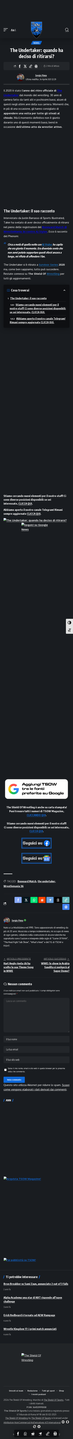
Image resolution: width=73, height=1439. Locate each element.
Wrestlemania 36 (14, 886)
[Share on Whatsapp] (25, 1433)
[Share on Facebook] (19, 66)
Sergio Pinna (41, 75)
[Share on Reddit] (32, 1433)
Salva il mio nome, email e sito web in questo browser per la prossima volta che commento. (36, 1070)
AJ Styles (47, 244)
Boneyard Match (27, 881)
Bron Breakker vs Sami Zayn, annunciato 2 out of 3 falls (36, 1283)
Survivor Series (48, 264)
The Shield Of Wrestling (16, 1418)
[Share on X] (25, 66)
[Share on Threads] (57, 900)
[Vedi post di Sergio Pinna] (20, 77)
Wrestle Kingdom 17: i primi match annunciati (30, 1328)
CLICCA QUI (25, 503)
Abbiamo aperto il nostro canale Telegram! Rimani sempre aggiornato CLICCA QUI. (37, 320)
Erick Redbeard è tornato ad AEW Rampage (29, 1315)
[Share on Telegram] (40, 1433)
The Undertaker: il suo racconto (28, 298)
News (36, 43)
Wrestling (53, 273)
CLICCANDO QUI (36, 815)
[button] (7, 30)
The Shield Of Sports (54, 1400)
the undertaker (46, 881)
